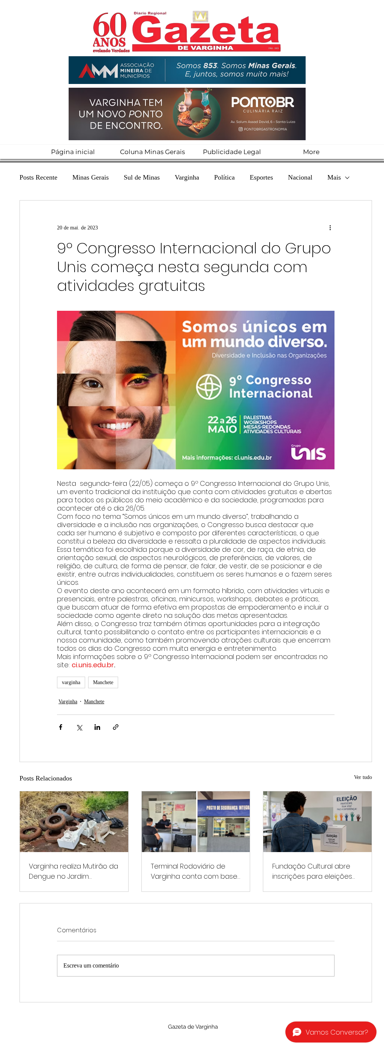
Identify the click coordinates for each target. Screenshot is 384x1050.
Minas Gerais (90, 177)
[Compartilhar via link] (115, 727)
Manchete (103, 682)
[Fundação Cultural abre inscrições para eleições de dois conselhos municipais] (317, 821)
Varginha (187, 177)
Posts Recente (38, 177)
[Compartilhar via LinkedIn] (97, 727)
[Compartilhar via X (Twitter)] (78, 727)
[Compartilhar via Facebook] (60, 727)
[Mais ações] (330, 227)
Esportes (261, 177)
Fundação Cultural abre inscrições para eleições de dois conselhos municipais (312, 871)
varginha (71, 682)
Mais (334, 177)
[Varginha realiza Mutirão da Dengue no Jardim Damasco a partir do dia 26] (74, 821)
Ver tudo (363, 777)
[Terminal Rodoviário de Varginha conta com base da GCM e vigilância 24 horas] (196, 821)
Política (224, 177)
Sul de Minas (142, 177)
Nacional (300, 177)
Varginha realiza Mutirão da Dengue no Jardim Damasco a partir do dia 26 (74, 871)
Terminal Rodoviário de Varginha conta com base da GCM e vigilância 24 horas (194, 871)
